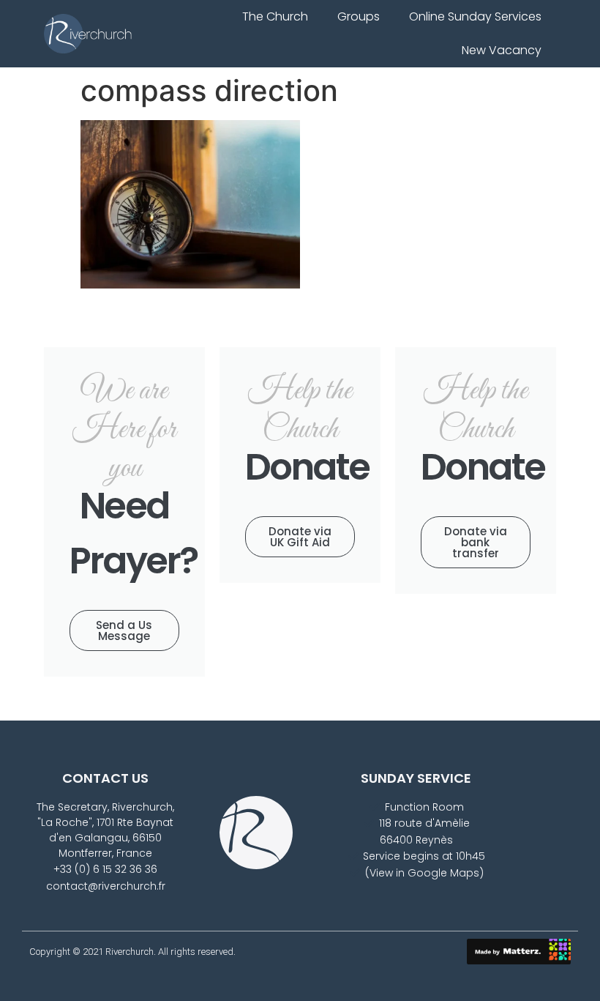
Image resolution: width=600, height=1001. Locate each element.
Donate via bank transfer (475, 542)
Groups (358, 16)
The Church (275, 16)
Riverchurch (129, 951)
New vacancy (501, 50)
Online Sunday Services (475, 16)
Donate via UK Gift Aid (300, 537)
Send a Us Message (124, 630)
